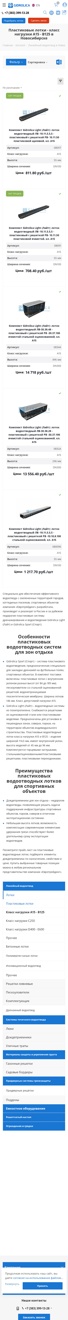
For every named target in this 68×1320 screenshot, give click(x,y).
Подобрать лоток (13, 20)
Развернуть (12, 1284)
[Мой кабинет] (64, 5)
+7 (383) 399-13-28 (16, 12)
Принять (42, 1285)
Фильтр (14, 62)
